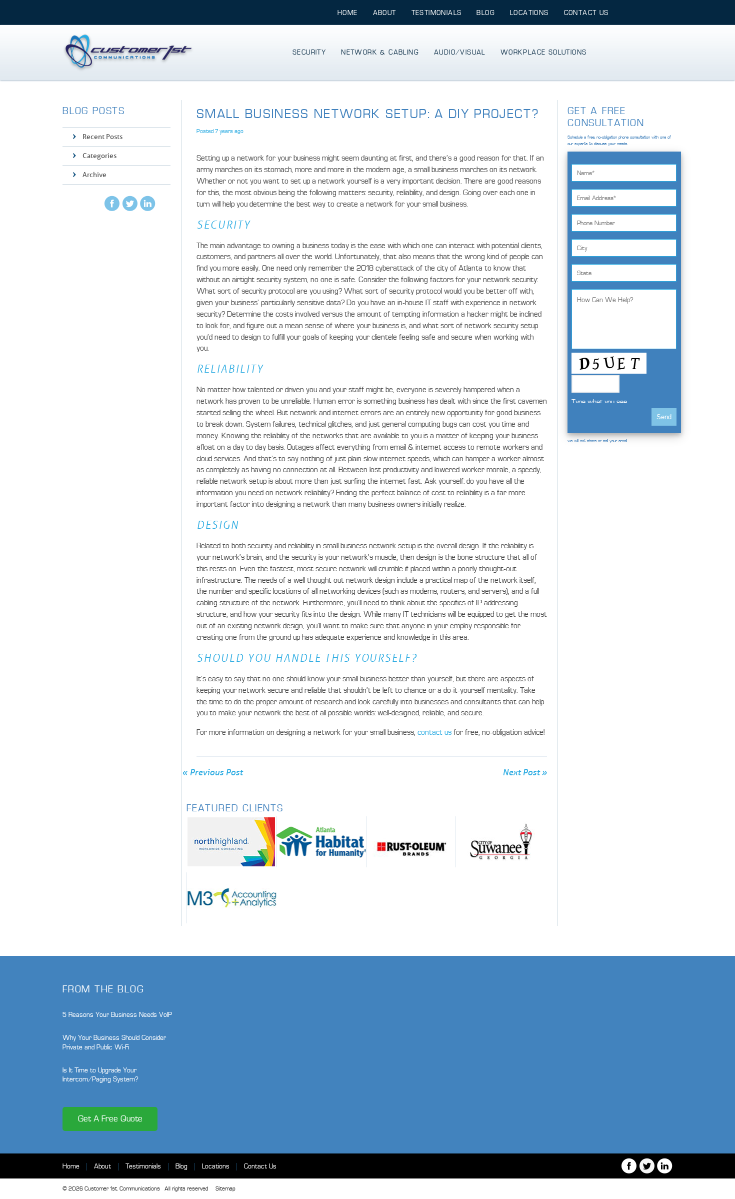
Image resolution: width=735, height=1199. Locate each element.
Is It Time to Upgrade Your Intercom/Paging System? (100, 1074)
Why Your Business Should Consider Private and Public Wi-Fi (114, 1042)
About (384, 13)
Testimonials (437, 13)
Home (348, 13)
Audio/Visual (460, 52)
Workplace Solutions (543, 52)
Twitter (130, 203)
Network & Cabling (380, 52)
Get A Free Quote (110, 1118)
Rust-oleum (411, 841)
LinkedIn (148, 203)
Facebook (112, 203)
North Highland (231, 841)
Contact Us (586, 13)
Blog (485, 13)
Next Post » (524, 772)
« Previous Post (212, 772)
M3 (231, 897)
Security (309, 52)
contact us (435, 732)
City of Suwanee (501, 841)
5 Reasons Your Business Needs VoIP (117, 1014)
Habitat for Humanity (321, 841)
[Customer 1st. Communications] (128, 52)
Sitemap (225, 1188)
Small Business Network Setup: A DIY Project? (367, 114)
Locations (529, 13)
